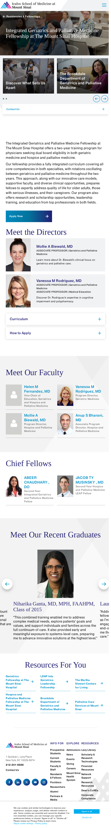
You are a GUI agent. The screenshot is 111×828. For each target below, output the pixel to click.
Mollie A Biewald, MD (35, 417)
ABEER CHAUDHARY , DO (36, 482)
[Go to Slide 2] (6, 98)
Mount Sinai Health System (73, 776)
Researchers (57, 786)
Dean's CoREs (89, 790)
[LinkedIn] (17, 782)
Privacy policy (41, 823)
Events (70, 759)
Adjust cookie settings (23, 823)
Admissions (73, 749)
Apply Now (16, 216)
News (69, 754)
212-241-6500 (15, 764)
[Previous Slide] (96, 98)
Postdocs (56, 782)
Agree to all (87, 811)
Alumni (54, 791)
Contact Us (12, 770)
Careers (71, 768)
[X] (26, 782)
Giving (70, 763)
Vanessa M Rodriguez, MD (88, 389)
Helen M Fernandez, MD (37, 389)
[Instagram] (43, 782)
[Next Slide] (104, 98)
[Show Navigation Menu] (104, 5)
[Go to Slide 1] (3, 98)
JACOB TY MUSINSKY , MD (90, 480)
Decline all (86, 817)
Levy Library (88, 749)
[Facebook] (9, 782)
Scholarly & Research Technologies (89, 758)
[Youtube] (35, 782)
